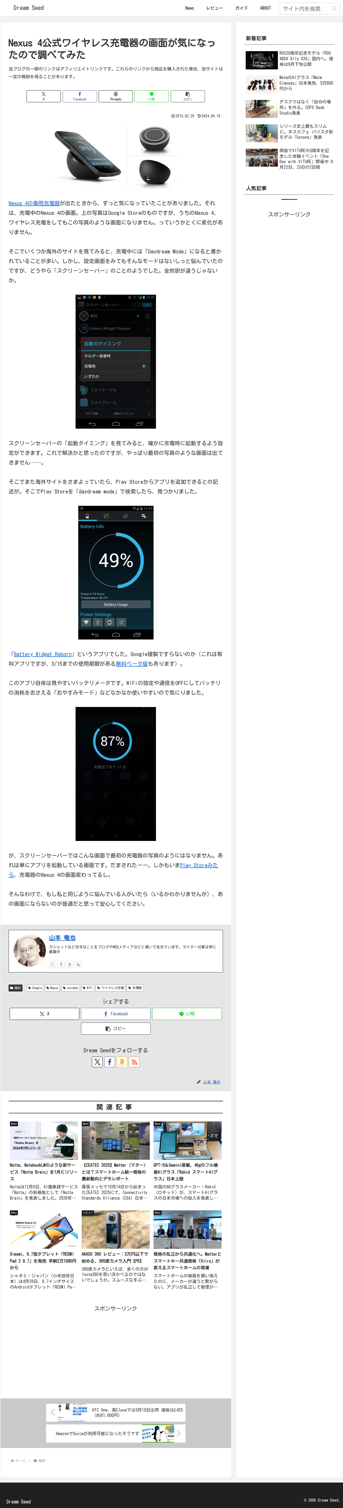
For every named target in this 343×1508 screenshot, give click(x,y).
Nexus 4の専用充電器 (34, 203)
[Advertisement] (116, 1350)
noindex (72, 987)
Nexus (54, 987)
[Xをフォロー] (52, 964)
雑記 (17, 987)
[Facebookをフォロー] (61, 964)
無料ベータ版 (132, 663)
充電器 (137, 987)
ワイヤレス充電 (112, 987)
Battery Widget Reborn (43, 654)
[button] (334, 8)
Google (37, 987)
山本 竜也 (62, 938)
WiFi (90, 987)
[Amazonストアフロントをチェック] (69, 964)
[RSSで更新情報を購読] (78, 964)
